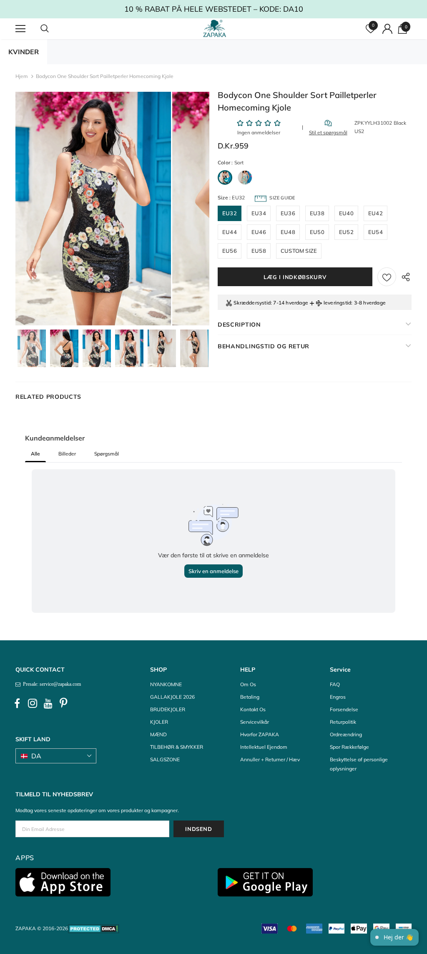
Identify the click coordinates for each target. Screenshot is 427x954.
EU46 (258, 232)
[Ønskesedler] (386, 276)
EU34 (258, 213)
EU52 (346, 232)
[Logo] (214, 28)
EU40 (346, 213)
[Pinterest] (63, 703)
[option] (93, 208)
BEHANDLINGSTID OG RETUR (263, 346)
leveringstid (337, 303)
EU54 (375, 232)
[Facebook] (17, 703)
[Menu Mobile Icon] (20, 29)
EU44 (229, 232)
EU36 (288, 213)
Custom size (299, 250)
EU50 (317, 232)
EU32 (229, 213)
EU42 (375, 213)
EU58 (258, 250)
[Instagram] (32, 703)
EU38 (317, 213)
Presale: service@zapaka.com (50, 684)
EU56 (229, 250)
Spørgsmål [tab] (106, 454)
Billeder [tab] (67, 454)
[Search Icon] (52, 29)
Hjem (21, 76)
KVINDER (23, 52)
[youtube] (47, 703)
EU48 (288, 232)
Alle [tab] (35, 454)
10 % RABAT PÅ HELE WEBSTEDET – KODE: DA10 (213, 9)
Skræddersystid (252, 303)
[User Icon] (387, 29)
